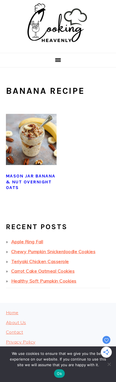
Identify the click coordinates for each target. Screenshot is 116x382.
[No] (109, 364)
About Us (16, 322)
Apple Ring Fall (27, 241)
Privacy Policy (20, 342)
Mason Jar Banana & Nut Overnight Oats (30, 181)
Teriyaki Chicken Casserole (40, 261)
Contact (14, 332)
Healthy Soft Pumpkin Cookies (44, 281)
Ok (59, 373)
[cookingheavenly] (58, 46)
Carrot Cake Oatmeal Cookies (43, 271)
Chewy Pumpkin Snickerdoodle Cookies (53, 251)
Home (12, 312)
